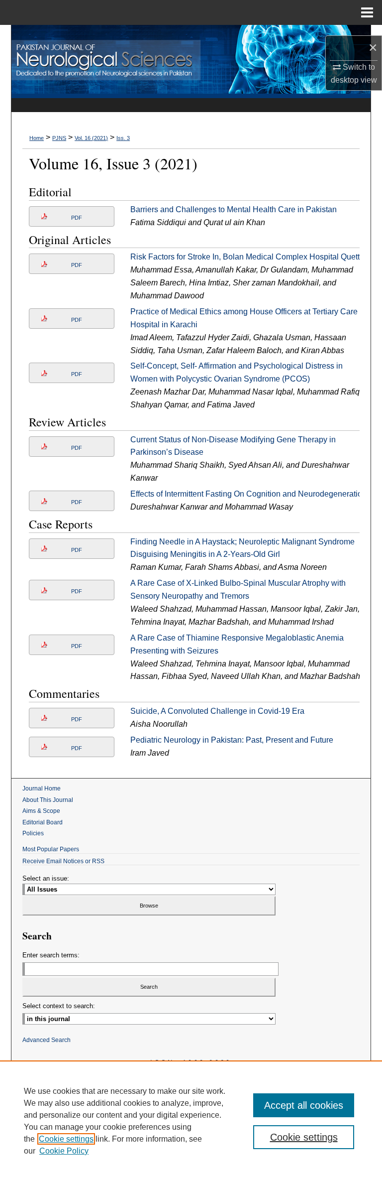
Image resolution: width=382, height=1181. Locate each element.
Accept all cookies (303, 1105)
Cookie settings (66, 1139)
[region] (191, 1120)
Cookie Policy (64, 1151)
